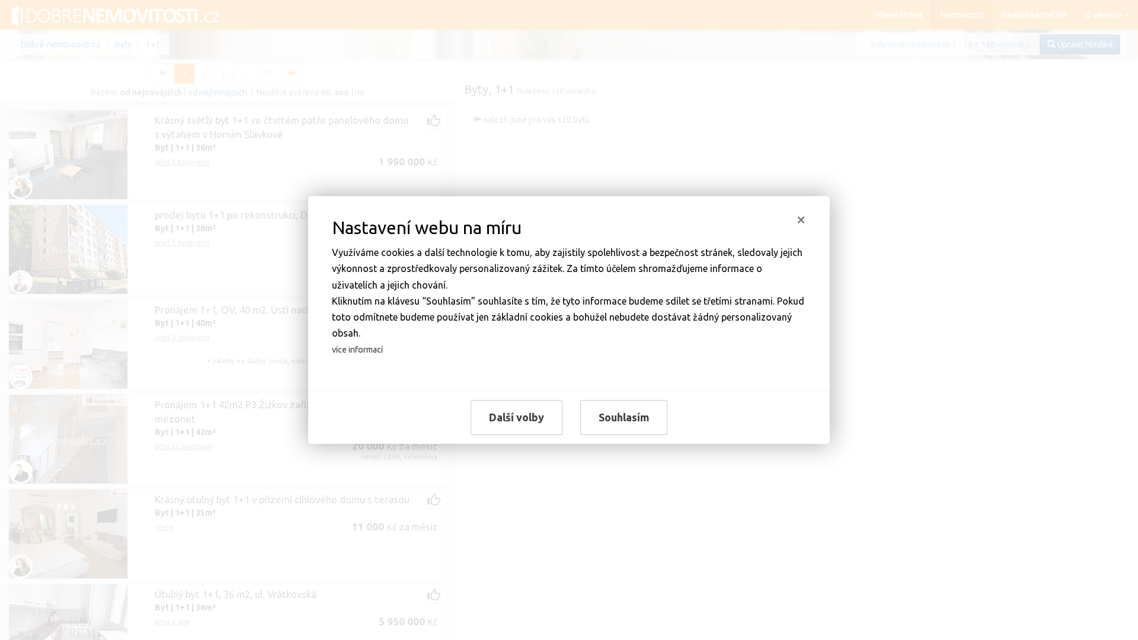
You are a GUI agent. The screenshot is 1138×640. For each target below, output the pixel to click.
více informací (357, 349)
